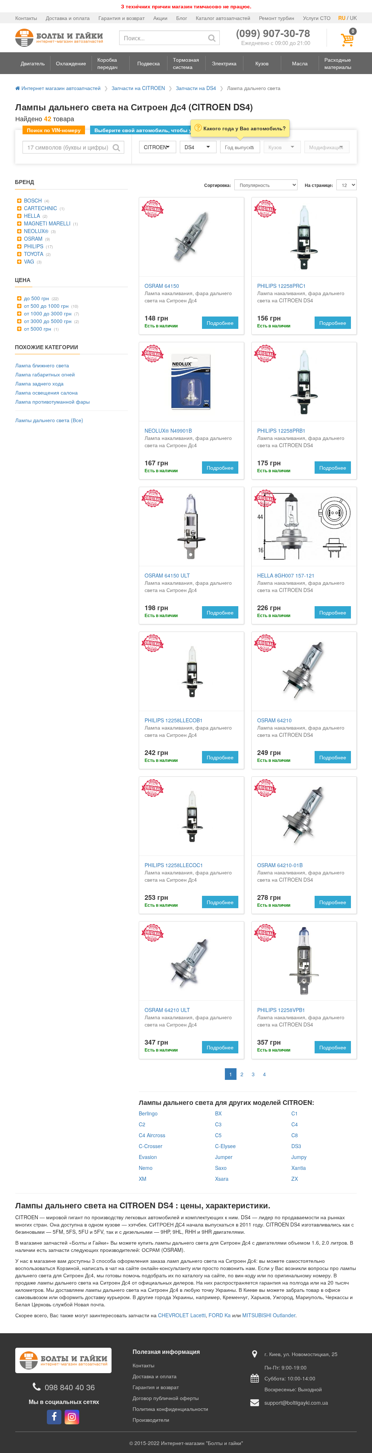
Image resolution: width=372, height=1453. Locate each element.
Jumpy (299, 1156)
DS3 (296, 1146)
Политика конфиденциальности (170, 1408)
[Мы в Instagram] (72, 1417)
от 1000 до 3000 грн (47, 313)
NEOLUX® (35, 230)
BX (218, 1113)
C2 (142, 1124)
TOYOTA (33, 253)
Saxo (221, 1167)
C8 (294, 1135)
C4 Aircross (152, 1135)
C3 (218, 1124)
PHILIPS (33, 246)
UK (353, 17)
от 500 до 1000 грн (46, 305)
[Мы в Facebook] (54, 1417)
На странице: (319, 185)
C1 (294, 1113)
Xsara (222, 1178)
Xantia (298, 1167)
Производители (151, 1419)
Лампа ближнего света (42, 365)
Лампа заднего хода (39, 383)
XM (142, 1178)
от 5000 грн (37, 328)
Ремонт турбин (276, 17)
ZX (294, 1178)
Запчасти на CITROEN (138, 87)
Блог (181, 17)
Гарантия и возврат (121, 17)
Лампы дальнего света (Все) (49, 420)
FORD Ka (220, 1315)
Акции (160, 17)
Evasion (148, 1156)
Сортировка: (217, 185)
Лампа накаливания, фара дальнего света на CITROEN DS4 (300, 293)
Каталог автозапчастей (223, 17)
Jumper (223, 1156)
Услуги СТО (317, 17)
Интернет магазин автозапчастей (60, 87)
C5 (218, 1135)
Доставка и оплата (68, 17)
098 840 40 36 (70, 1386)
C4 (294, 1124)
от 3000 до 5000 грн (47, 321)
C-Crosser (150, 1146)
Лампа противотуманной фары (52, 401)
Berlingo (148, 1113)
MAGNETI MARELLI (46, 223)
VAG (28, 261)
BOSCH (32, 200)
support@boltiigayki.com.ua (296, 1402)
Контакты (26, 17)
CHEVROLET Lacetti (182, 1315)
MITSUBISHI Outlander (268, 1315)
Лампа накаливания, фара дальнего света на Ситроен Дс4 (188, 293)
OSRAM (33, 238)
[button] (32, 63)
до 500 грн (36, 298)
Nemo (146, 1167)
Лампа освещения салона (46, 392)
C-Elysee (225, 1146)
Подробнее (220, 322)
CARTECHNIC (40, 208)
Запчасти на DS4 (196, 87)
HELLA (31, 215)
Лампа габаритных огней (45, 374)
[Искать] (212, 37)
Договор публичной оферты (166, 1397)
